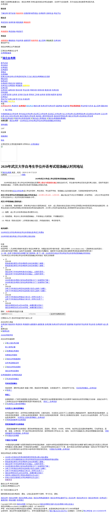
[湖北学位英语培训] (22, 118)
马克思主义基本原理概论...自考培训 (31, 417)
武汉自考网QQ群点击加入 (64, 504)
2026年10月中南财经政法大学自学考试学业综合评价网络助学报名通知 (31, 459)
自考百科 (4, 90)
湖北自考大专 (82, 498)
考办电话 (4, 65)
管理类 (48, 95)
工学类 (37, 95)
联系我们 (20, 500)
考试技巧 (19, 31)
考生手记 (4, 99)
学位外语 (92, 324)
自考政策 (4, 83)
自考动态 (103, 498)
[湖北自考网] (8, 58)
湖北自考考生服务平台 (59, 498)
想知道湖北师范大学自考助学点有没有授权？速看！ (25, 462)
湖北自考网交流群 (47, 504)
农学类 (42, 95)
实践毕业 (18, 83)
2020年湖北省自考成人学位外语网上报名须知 (18, 236)
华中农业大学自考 (26, 114)
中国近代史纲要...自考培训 (59, 449)
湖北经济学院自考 (60, 116)
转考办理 (51, 106)
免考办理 (44, 106)
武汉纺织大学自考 (93, 114)
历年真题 (4, 92)
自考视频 (4, 74)
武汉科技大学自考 (86, 116)
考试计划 (11, 83)
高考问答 (40, 90)
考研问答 (33, 90)
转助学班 (34, 40)
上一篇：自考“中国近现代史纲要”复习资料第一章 (19, 253)
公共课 (3, 95)
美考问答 (55, 90)
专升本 (90, 106)
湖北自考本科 (93, 498)
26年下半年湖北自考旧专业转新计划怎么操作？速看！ (25, 468)
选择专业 (49, 13)
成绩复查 (40, 324)
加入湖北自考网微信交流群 (39, 76)
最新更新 (4, 500)
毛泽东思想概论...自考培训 (86, 388)
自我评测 (27, 13)
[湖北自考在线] (7, 118)
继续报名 (11, 40)
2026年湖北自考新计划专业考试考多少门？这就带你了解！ (27, 466)
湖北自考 (4, 498)
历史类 (25, 95)
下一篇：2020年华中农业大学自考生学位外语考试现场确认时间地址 (64, 253)
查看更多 (8, 480)
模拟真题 (19, 22)
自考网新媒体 (6, 53)
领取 (23, 175)
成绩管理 (27, 40)
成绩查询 (4, 40)
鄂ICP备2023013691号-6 (58, 511)
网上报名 (4, 101)
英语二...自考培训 (50, 401)
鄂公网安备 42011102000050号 (95, 511)
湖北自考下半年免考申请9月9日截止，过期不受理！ (25, 464)
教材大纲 (37, 106)
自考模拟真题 (17, 375)
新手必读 (11, 13)
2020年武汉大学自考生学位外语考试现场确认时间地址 (40, 121)
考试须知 (11, 31)
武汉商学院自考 (79, 114)
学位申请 (84, 106)
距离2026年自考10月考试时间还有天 (15, 76)
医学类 (59, 95)
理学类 (31, 95)
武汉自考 (72, 498)
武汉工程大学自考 (12, 116)
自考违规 (48, 324)
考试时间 (15, 106)
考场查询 (4, 31)
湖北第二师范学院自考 (44, 116)
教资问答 (48, 90)
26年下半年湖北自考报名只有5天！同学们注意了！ (24, 471)
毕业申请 (19, 40)
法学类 (14, 95)
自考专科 (57, 40)
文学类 (20, 95)
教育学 (53, 95)
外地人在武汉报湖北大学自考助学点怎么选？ (22, 477)
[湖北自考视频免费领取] (56, 118)
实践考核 (58, 106)
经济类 (9, 95)
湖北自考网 (13, 121)
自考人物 (11, 99)
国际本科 (104, 106)
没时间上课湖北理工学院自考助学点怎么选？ (22, 475)
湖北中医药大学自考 (27, 116)
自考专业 (4, 85)
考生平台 (57, 13)
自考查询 (4, 70)
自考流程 (4, 324)
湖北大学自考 (73, 116)
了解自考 (4, 13)
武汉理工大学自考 (40, 114)
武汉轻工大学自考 (55, 114)
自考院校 (11, 85)
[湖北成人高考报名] (38, 118)
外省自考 (26, 99)
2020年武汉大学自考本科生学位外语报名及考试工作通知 (22, 232)
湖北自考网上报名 (25, 498)
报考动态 (4, 81)
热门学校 (8, 110)
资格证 (3, 72)
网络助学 (27, 22)
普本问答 (18, 90)
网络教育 (49, 40)
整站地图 (12, 500)
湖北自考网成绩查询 (41, 498)
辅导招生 (34, 13)
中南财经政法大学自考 (9, 114)
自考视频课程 (6, 375)
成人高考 (42, 40)
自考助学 (42, 13)
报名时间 (19, 13)
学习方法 (18, 99)
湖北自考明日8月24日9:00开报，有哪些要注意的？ (24, 473)
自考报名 (4, 67)
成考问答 (11, 90)
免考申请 (11, 22)
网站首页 (4, 79)
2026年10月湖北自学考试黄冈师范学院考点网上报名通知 (26, 457)
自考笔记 (4, 97)
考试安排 (4, 22)
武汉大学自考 (18, 191)
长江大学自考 (67, 114)
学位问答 (26, 90)
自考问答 (4, 88)
